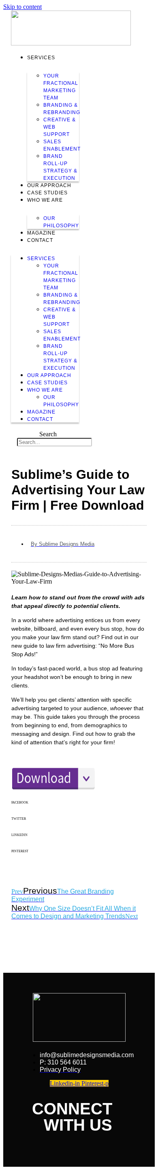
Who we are (45, 200)
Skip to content (22, 6)
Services (41, 57)
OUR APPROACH (49, 185)
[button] (79, 809)
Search (48, 434)
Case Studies (47, 193)
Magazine (41, 233)
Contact (40, 240)
